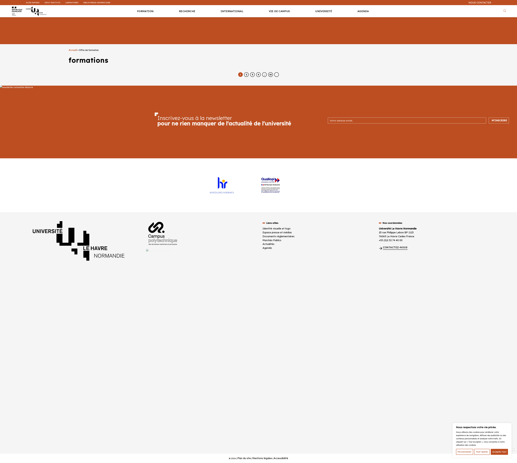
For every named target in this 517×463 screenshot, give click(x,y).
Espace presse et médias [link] (277, 232)
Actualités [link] (268, 244)
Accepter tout (499, 452)
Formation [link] (145, 11)
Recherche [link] (187, 11)
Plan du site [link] (244, 458)
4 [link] (258, 74)
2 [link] (246, 74)
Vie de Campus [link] (279, 11)
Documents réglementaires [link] (278, 236)
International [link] (232, 11)
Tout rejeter (482, 452)
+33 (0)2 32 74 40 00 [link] (390, 240)
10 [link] (270, 74)
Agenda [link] (363, 11)
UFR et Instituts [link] (52, 2)
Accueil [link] (73, 50)
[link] (513, 21)
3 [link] (252, 74)
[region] (482, 440)
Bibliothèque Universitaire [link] (96, 2)
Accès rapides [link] (32, 2)
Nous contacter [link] (480, 2)
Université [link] (323, 11)
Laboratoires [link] (71, 2)
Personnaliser (464, 452)
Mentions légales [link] (262, 458)
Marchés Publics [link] (272, 240)
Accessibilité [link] (281, 458)
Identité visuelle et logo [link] (277, 228)
